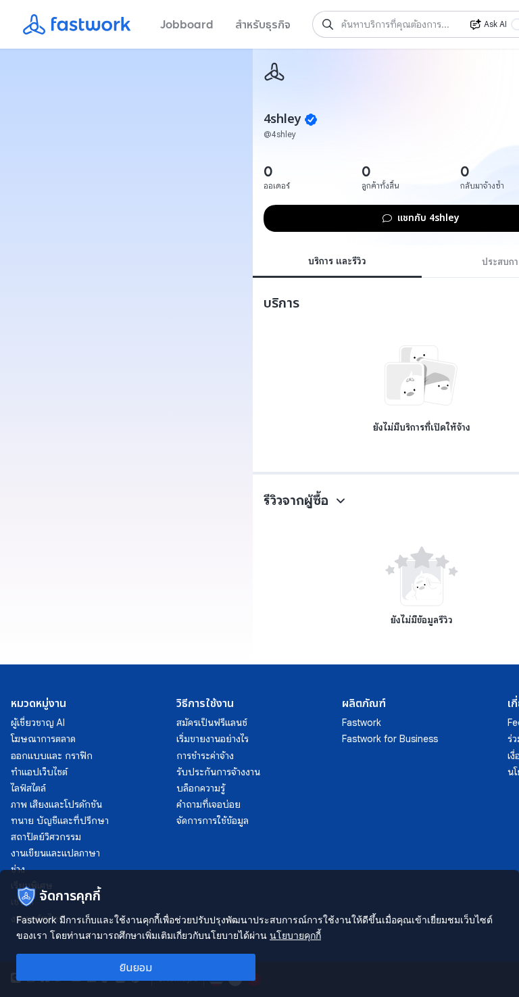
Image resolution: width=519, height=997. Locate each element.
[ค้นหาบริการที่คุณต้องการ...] (328, 24)
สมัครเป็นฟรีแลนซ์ (211, 722)
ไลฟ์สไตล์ (28, 788)
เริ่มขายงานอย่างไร (212, 738)
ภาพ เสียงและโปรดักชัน (56, 804)
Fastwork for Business (390, 738)
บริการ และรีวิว (337, 261)
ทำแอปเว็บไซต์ (39, 772)
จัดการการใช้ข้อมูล (212, 820)
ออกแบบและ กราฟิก (52, 755)
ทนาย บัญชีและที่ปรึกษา (60, 820)
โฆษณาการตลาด (43, 738)
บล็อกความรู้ (200, 788)
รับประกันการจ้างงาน (218, 772)
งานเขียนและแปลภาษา (55, 853)
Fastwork (361, 722)
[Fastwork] (274, 71)
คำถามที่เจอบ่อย (208, 804)
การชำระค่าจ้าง (205, 755)
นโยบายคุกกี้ (295, 935)
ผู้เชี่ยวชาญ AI (38, 722)
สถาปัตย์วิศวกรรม (46, 836)
